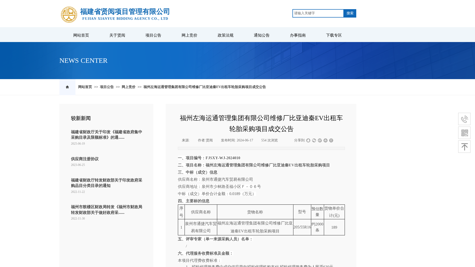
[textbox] (318, 13)
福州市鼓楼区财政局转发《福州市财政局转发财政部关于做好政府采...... (106, 209)
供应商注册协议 (85, 159)
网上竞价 (129, 87)
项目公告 (107, 87)
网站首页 (85, 87)
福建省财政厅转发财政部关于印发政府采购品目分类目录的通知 (106, 183)
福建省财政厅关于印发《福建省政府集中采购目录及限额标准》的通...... (106, 134)
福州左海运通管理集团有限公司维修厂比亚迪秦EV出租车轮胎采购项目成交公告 (204, 87)
